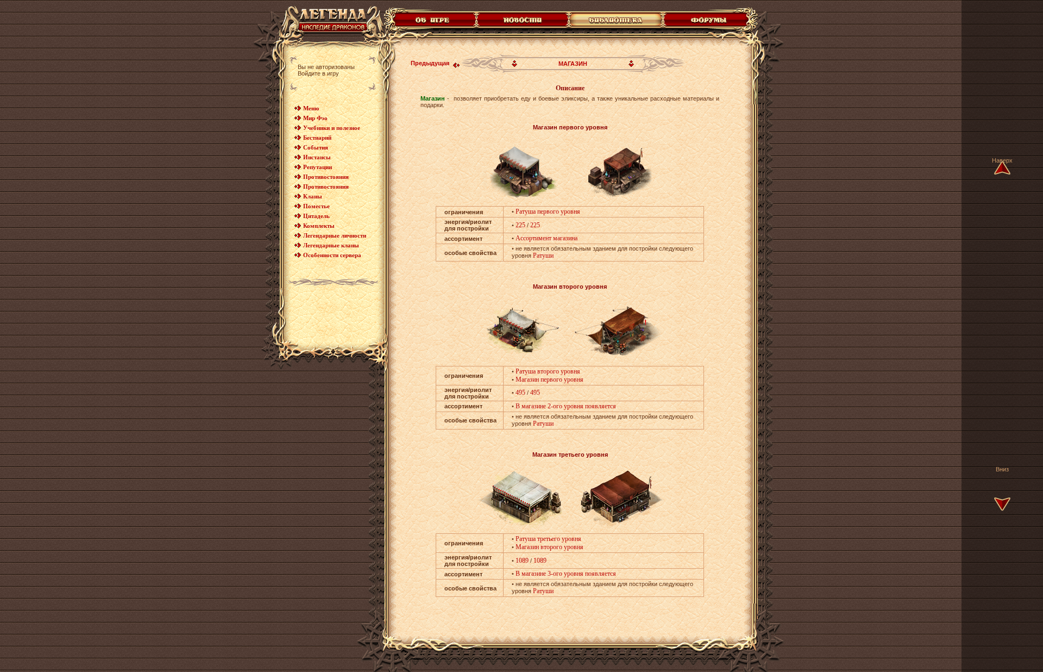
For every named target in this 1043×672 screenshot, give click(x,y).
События (315, 147)
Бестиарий (317, 137)
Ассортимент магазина (546, 238)
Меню (311, 108)
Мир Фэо (315, 118)
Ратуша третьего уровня (548, 539)
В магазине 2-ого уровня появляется (566, 406)
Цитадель (316, 216)
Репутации (317, 167)
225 (520, 225)
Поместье (316, 206)
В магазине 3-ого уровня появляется (566, 573)
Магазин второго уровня (549, 547)
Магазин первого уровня (549, 379)
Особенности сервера (332, 255)
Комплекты (319, 225)
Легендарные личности (334, 235)
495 (520, 392)
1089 (522, 560)
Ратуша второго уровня (548, 371)
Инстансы (317, 157)
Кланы (312, 196)
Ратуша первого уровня (548, 211)
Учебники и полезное (331, 128)
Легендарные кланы (331, 245)
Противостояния (326, 176)
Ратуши (543, 255)
